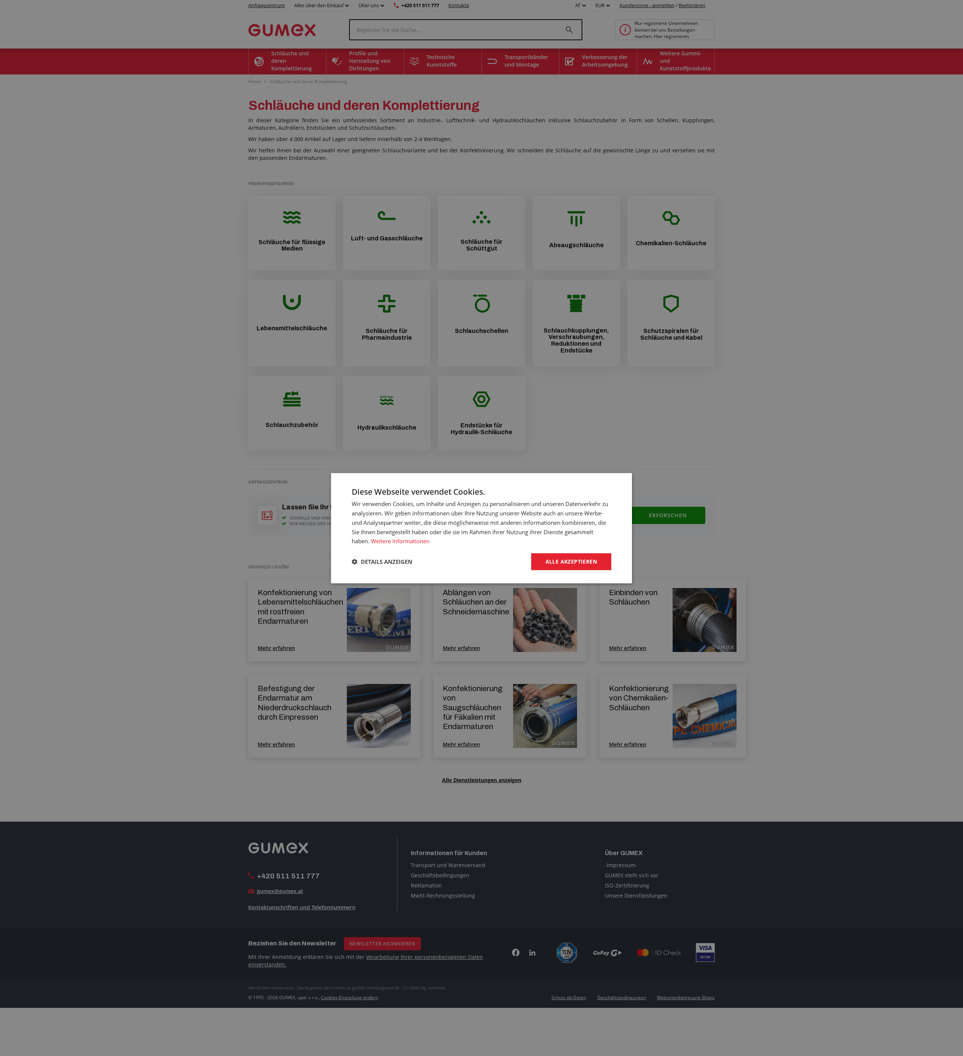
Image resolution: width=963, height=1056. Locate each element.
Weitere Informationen (400, 540)
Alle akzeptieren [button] (571, 561)
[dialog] (481, 528)
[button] (382, 562)
